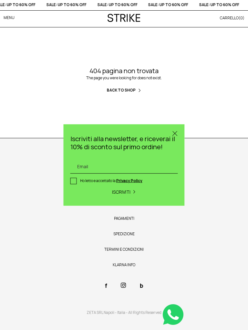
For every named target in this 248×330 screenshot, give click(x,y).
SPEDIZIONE (124, 234)
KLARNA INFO (124, 264)
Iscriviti (121, 192)
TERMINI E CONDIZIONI (124, 249)
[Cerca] (175, 134)
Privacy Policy (129, 180)
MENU (9, 17)
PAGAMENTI (124, 218)
